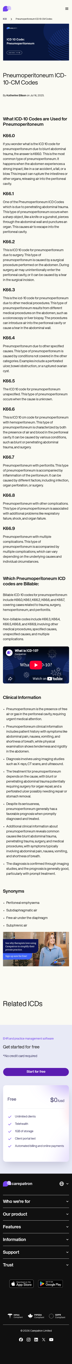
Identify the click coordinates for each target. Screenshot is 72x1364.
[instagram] (28, 1339)
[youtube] (51, 1339)
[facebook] (21, 1339)
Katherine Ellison (16, 95)
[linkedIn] (36, 1339)
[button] (66, 9)
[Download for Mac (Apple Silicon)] (21, 1284)
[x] (43, 1339)
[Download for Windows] (50, 1284)
